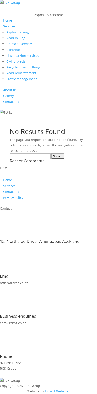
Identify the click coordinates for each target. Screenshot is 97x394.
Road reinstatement (21, 73)
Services (9, 26)
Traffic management (21, 79)
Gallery (8, 96)
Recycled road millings (23, 67)
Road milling (15, 38)
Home (7, 20)
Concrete (13, 50)
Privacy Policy (13, 197)
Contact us (11, 102)
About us (10, 90)
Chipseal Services (19, 44)
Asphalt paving (17, 32)
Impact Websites (57, 391)
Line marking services (22, 55)
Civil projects (16, 61)
